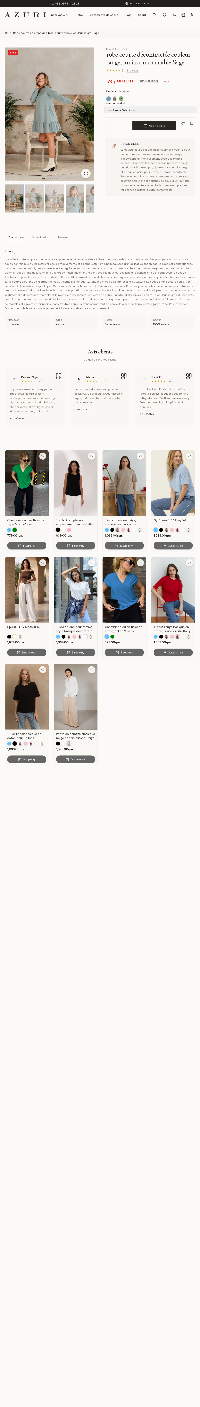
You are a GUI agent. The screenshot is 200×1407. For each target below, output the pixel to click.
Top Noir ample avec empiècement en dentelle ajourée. (74, 522)
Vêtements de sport (104, 15)
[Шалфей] (121, 98)
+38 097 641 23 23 (67, 3)
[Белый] (134, 530)
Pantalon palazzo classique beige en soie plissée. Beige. (75, 736)
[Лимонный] (140, 530)
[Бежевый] (118, 530)
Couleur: (117, 91)
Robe (79, 15)
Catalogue (58, 15)
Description (16, 237)
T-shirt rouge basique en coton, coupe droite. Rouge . (173, 629)
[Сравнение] (174, 14)
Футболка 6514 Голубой (170, 520)
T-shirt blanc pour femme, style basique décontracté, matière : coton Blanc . (75, 629)
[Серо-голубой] (108, 98)
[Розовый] (123, 530)
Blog (127, 15)
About (142, 15)
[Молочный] (63, 530)
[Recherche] (154, 14)
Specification (40, 237)
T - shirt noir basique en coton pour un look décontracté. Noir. (24, 736)
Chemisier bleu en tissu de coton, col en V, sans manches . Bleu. (123, 629)
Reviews (63, 237)
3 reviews (132, 70)
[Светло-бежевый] (114, 98)
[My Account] (191, 14)
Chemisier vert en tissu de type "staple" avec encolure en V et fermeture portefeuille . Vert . (26, 522)
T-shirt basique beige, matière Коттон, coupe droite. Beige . (120, 522)
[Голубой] (9, 530)
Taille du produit (114, 103)
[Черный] (58, 530)
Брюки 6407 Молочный (23, 627)
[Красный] (129, 530)
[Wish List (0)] (164, 14)
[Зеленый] (14, 530)
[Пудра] (69, 530)
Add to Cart (157, 125)
